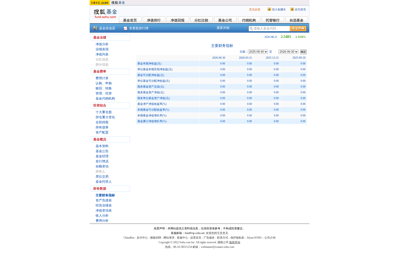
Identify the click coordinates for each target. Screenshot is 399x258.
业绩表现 (102, 49)
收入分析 (102, 215)
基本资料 (102, 146)
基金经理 (102, 156)
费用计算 (102, 78)
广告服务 (209, 237)
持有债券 (102, 127)
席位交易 (102, 176)
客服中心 (182, 237)
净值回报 (177, 20)
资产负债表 (104, 200)
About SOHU (254, 237)
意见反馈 (254, 9)
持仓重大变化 (105, 117)
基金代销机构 (105, 98)
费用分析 (102, 220)
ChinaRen (129, 237)
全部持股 (102, 122)
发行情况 (102, 161)
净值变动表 (104, 210)
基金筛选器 (107, 28)
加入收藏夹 (279, 9)
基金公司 (225, 20)
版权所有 (234, 242)
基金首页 (130, 20)
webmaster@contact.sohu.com (217, 247)
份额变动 (102, 166)
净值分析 (102, 44)
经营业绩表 (104, 205)
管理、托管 (104, 93)
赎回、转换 (104, 88)
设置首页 (195, 237)
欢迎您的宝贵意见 (217, 233)
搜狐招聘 (155, 237)
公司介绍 (269, 237)
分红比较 (201, 20)
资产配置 (102, 132)
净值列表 (102, 54)
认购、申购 (104, 83)
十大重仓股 (104, 112)
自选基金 (296, 20)
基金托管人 (104, 181)
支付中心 (142, 237)
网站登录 (169, 237)
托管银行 (273, 20)
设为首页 (300, 9)
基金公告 (102, 151)
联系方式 (222, 237)
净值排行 (154, 20)
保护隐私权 (237, 237)
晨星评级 (223, 28)
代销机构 (249, 20)
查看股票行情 (138, 28)
